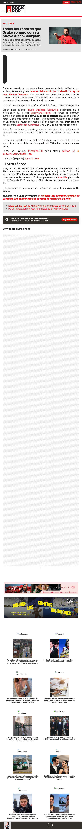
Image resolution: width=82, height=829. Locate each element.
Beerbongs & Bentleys (27, 124)
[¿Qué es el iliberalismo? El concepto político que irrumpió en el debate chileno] (59, 726)
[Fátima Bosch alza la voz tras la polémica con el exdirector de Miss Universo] (59, 648)
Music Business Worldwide (43, 110)
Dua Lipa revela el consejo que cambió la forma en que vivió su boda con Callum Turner (59, 778)
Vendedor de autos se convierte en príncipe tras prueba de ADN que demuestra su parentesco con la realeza (22, 816)
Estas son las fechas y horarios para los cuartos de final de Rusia (42, 205)
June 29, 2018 (31, 158)
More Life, (62, 177)
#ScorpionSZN (35, 151)
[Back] (39, 825)
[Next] (60, 825)
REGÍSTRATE (76, 2)
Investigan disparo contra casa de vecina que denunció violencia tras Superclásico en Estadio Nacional (23, 778)
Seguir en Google (69, 220)
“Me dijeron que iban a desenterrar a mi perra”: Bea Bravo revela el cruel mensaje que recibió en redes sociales (23, 739)
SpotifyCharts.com (41, 112)
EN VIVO (5, 2)
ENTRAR (66, 2)
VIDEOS (12, 2)
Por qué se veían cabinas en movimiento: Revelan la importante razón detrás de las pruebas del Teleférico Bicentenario (22, 662)
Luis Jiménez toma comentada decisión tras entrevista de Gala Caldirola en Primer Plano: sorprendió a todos (59, 816)
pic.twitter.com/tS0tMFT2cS (17, 154)
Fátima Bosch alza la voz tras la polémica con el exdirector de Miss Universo (59, 661)
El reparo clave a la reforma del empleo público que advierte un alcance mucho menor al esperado (59, 700)
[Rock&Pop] (15, 9)
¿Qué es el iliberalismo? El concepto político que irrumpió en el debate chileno (59, 738)
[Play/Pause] (50, 825)
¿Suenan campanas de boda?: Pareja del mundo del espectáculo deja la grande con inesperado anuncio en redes (22, 700)
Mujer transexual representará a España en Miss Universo (38, 208)
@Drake (66, 151)
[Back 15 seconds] (45, 825)
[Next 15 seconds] (55, 825)
